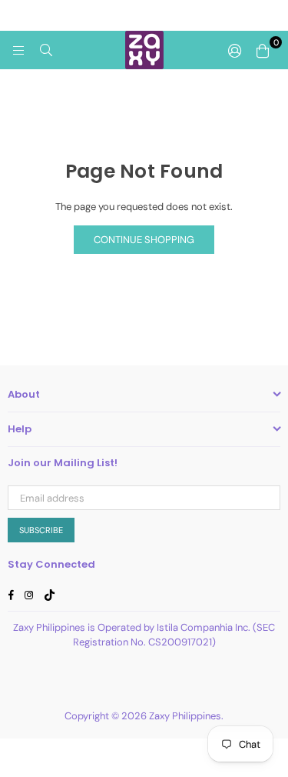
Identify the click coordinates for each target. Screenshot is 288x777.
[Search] (46, 50)
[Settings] (235, 50)
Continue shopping (144, 239)
